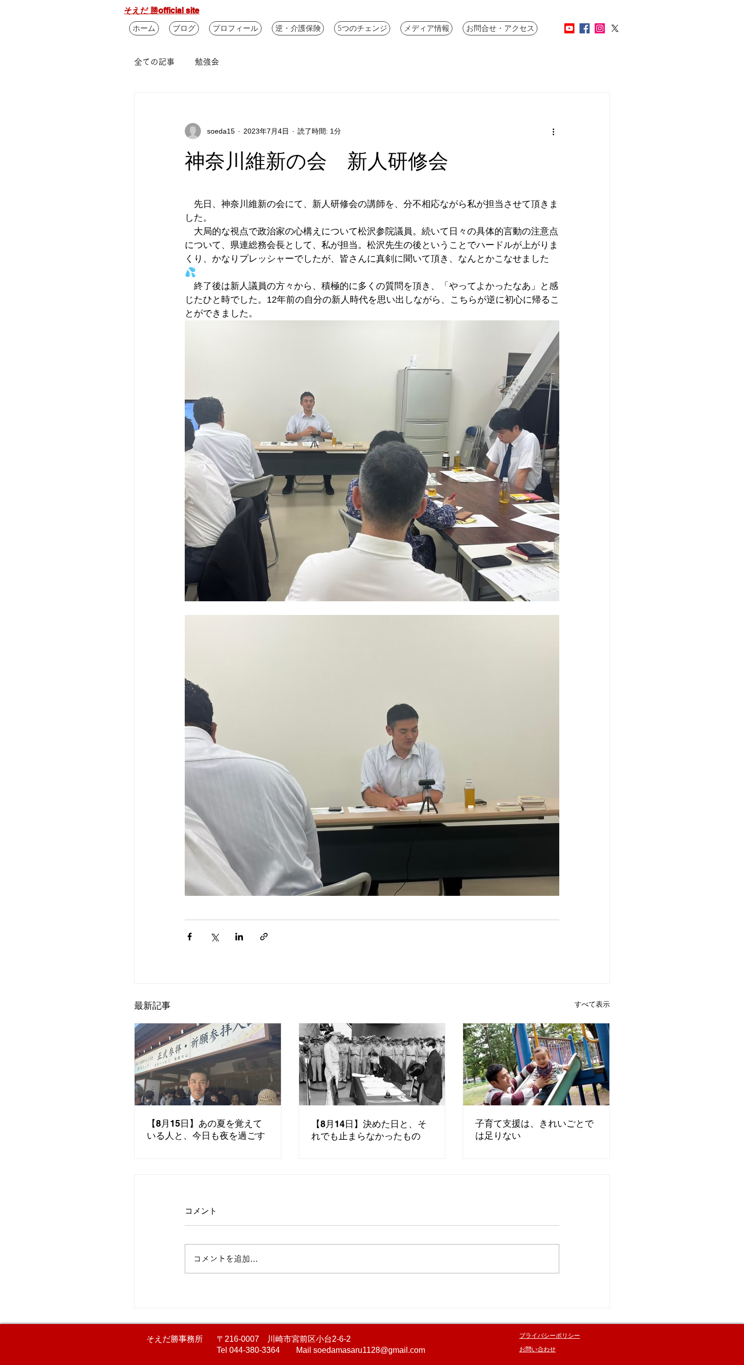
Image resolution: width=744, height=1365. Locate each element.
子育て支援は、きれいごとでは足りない (534, 1129)
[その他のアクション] (553, 131)
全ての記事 (154, 62)
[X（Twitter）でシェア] (214, 936)
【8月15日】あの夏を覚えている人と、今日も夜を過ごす (206, 1129)
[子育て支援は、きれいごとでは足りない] (536, 1064)
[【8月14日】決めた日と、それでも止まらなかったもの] (372, 1064)
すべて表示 (592, 1004)
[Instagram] (600, 28)
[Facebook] (585, 28)
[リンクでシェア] (264, 936)
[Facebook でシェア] (189, 936)
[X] (615, 28)
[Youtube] (569, 28)
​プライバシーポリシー (549, 1335)
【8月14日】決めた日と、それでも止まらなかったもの (369, 1130)
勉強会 (207, 62)
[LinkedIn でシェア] (239, 936)
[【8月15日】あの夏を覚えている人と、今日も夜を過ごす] (208, 1064)
